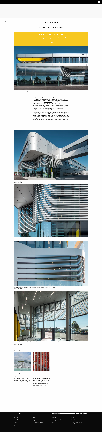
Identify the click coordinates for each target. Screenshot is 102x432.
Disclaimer (35, 420)
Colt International (48, 102)
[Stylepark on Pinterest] (20, 413)
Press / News (16, 424)
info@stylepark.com (75, 423)
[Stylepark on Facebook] (14, 413)
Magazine (54, 27)
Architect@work (55, 420)
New (40, 27)
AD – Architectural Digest (57, 419)
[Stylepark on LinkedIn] (23, 413)
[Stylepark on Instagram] (17, 413)
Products (46, 27)
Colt (36, 124)
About (61, 27)
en (5, 21)
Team (15, 420)
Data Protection (36, 424)
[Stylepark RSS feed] (26, 413)
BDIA (53, 422)
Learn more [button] (45, 1)
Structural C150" (48, 105)
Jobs (14, 425)
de (3, 21)
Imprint (34, 419)
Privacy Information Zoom (38, 422)
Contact (15, 422)
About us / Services (18, 419)
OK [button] (99, 1)
